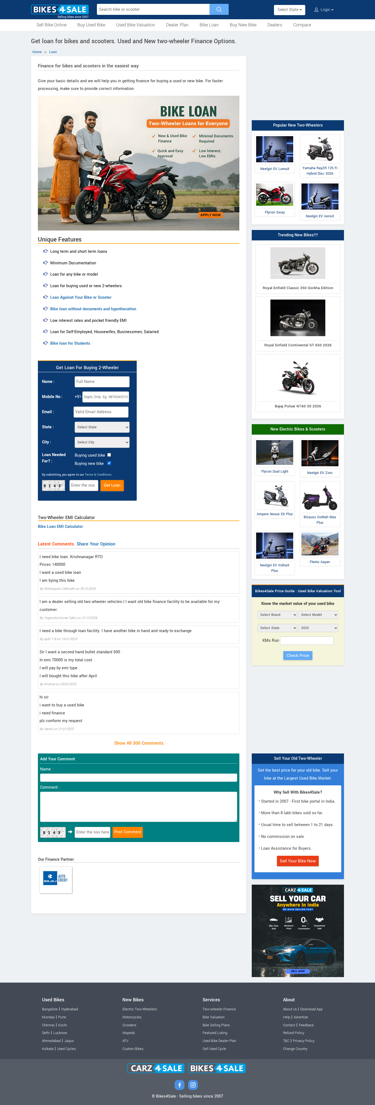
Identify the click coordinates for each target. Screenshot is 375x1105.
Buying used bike (90, 455)
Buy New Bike (243, 25)
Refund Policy (293, 1032)
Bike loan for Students (70, 343)
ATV (125, 1040)
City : (46, 442)
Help (286, 1017)
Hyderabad (69, 1009)
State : (48, 427)
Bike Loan (209, 25)
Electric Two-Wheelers (139, 1009)
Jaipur (69, 1040)
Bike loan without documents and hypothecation (93, 309)
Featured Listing (215, 1032)
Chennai (48, 1025)
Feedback (306, 1025)
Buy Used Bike (91, 25)
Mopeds (128, 1032)
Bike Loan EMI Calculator (60, 527)
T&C (286, 1040)
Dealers (274, 25)
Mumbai (48, 1017)
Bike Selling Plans (216, 1025)
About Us (290, 1009)
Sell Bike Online (51, 25)
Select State (289, 10)
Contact (289, 1025)
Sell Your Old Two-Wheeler (298, 758)
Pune (62, 1017)
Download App (311, 1009)
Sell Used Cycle (214, 1048)
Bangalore (50, 1009)
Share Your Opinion (96, 544)
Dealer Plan (177, 25)
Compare (302, 25)
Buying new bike (89, 464)
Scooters (129, 1025)
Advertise (301, 1017)
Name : (48, 382)
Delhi (46, 1032)
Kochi (62, 1025)
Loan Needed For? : (54, 458)
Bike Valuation (214, 1017)
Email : (48, 412)
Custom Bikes (132, 1048)
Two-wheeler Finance (219, 1009)
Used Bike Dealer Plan (219, 1040)
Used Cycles (66, 1048)
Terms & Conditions (98, 475)
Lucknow (60, 1032)
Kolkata (48, 1048)
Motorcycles (131, 1017)
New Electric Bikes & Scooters (297, 429)
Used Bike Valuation (135, 25)
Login (325, 10)
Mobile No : (52, 397)
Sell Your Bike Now (298, 861)
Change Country (295, 1048)
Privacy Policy (303, 1040)
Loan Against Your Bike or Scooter (80, 297)
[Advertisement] (298, 76)
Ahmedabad (51, 1040)
